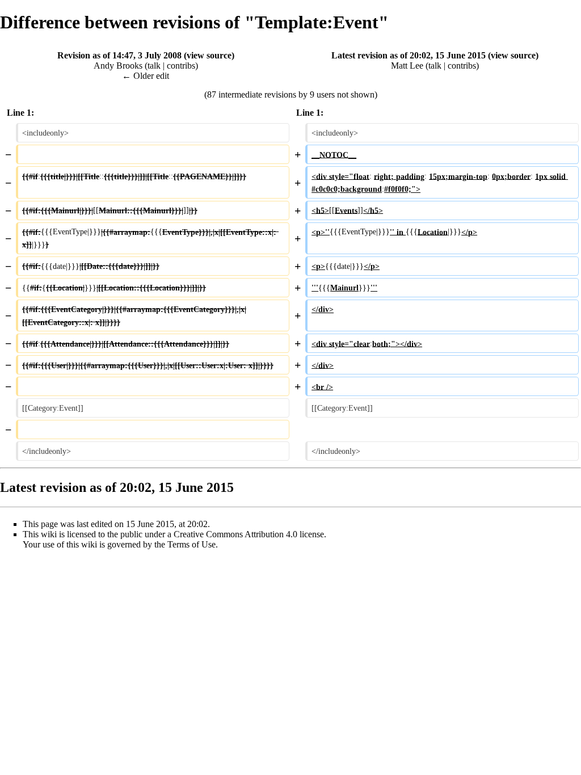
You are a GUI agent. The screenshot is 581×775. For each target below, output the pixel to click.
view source (209, 55)
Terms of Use (191, 544)
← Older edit (145, 76)
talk (154, 65)
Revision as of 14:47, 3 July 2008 (119, 55)
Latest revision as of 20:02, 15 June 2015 (408, 55)
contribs (181, 65)
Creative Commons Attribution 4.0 (235, 534)
